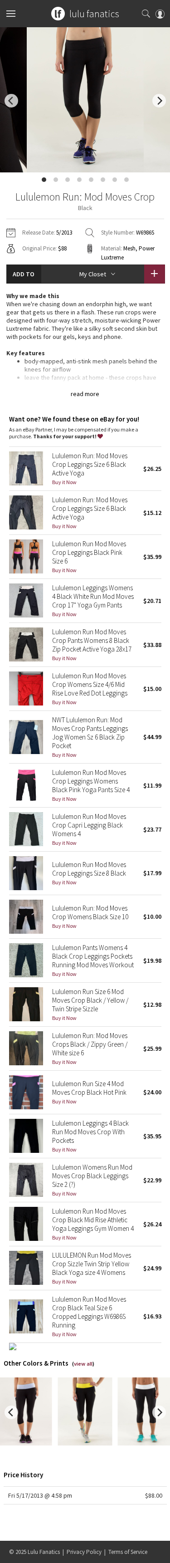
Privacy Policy (84, 1552)
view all (83, 1363)
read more (85, 394)
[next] (159, 101)
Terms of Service (127, 1552)
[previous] (11, 101)
